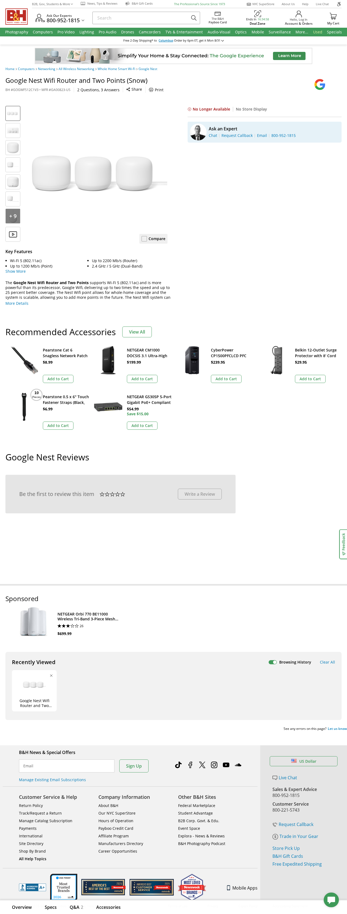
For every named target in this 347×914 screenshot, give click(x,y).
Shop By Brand (32, 851)
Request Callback (296, 824)
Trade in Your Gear (298, 836)
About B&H (108, 805)
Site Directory (31, 843)
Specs (51, 907)
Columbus (166, 40)
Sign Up (134, 766)
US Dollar (307, 761)
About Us (288, 4)
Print (159, 89)
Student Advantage (195, 813)
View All (137, 332)
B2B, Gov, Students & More (51, 4)
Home (10, 69)
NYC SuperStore (263, 4)
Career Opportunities (117, 851)
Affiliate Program (113, 835)
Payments (28, 828)
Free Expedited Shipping (297, 864)
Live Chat (322, 4)
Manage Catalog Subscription (45, 820)
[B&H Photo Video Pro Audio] (18, 16)
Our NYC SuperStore (117, 813)
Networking (46, 69)
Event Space (189, 828)
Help (305, 4)
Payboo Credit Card (115, 828)
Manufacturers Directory (120, 843)
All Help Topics (32, 858)
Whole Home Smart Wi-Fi (116, 69)
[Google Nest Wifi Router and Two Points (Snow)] (100, 174)
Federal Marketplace (196, 805)
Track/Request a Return (40, 813)
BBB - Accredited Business (32, 887)
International (31, 835)
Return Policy (31, 805)
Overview (22, 907)
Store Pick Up (286, 848)
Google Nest (148, 69)
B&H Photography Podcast (201, 843)
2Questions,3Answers (98, 89)
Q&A (76, 907)
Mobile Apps (245, 888)
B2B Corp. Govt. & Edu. (198, 820)
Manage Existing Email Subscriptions (52, 779)
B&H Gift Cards (287, 856)
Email (28, 766)
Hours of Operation (115, 820)
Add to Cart (58, 378)
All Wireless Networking (76, 69)
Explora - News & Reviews (201, 835)
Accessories (108, 907)
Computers (26, 69)
